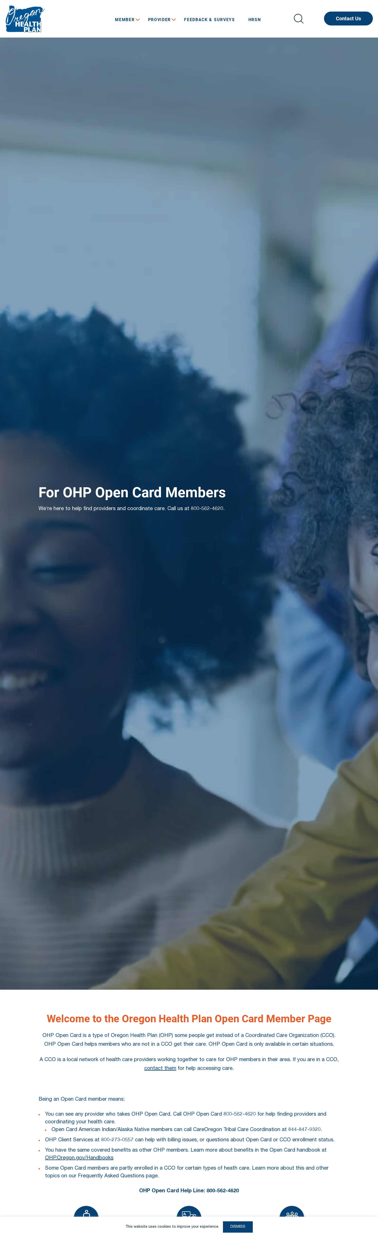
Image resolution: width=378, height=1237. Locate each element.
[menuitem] (124, 19)
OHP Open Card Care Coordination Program (43, 19)
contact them (160, 1068)
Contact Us (348, 18)
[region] (189, 1227)
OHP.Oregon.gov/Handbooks (79, 1158)
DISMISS (237, 1227)
